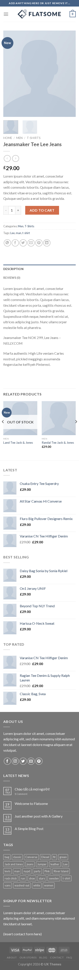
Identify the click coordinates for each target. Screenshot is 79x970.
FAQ (69, 957)
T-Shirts (34, 138)
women (48, 885)
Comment (21, 793)
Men (19, 138)
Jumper (42, 864)
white (36, 885)
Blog (43, 957)
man (18, 233)
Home (7, 138)
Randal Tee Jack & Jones (58, 442)
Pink (47, 871)
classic (17, 857)
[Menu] (6, 14)
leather (54, 864)
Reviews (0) (11, 277)
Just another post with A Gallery (39, 816)
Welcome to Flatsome (31, 803)
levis (7, 871)
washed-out (21, 885)
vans (8, 885)
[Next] (69, 73)
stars (42, 878)
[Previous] (10, 73)
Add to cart (42, 210)
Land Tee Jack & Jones (18, 442)
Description (13, 269)
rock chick (11, 878)
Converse (31, 857)
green (63, 857)
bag (7, 857)
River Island (61, 871)
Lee (12, 233)
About (12, 957)
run (23, 878)
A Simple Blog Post (29, 828)
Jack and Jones (14, 864)
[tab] (39, 269)
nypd (27, 871)
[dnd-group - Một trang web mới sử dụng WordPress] (39, 14)
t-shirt (26, 233)
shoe (32, 878)
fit (54, 857)
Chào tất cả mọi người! (32, 789)
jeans (30, 864)
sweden (54, 878)
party (37, 871)
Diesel (45, 857)
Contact (57, 957)
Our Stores (28, 957)
